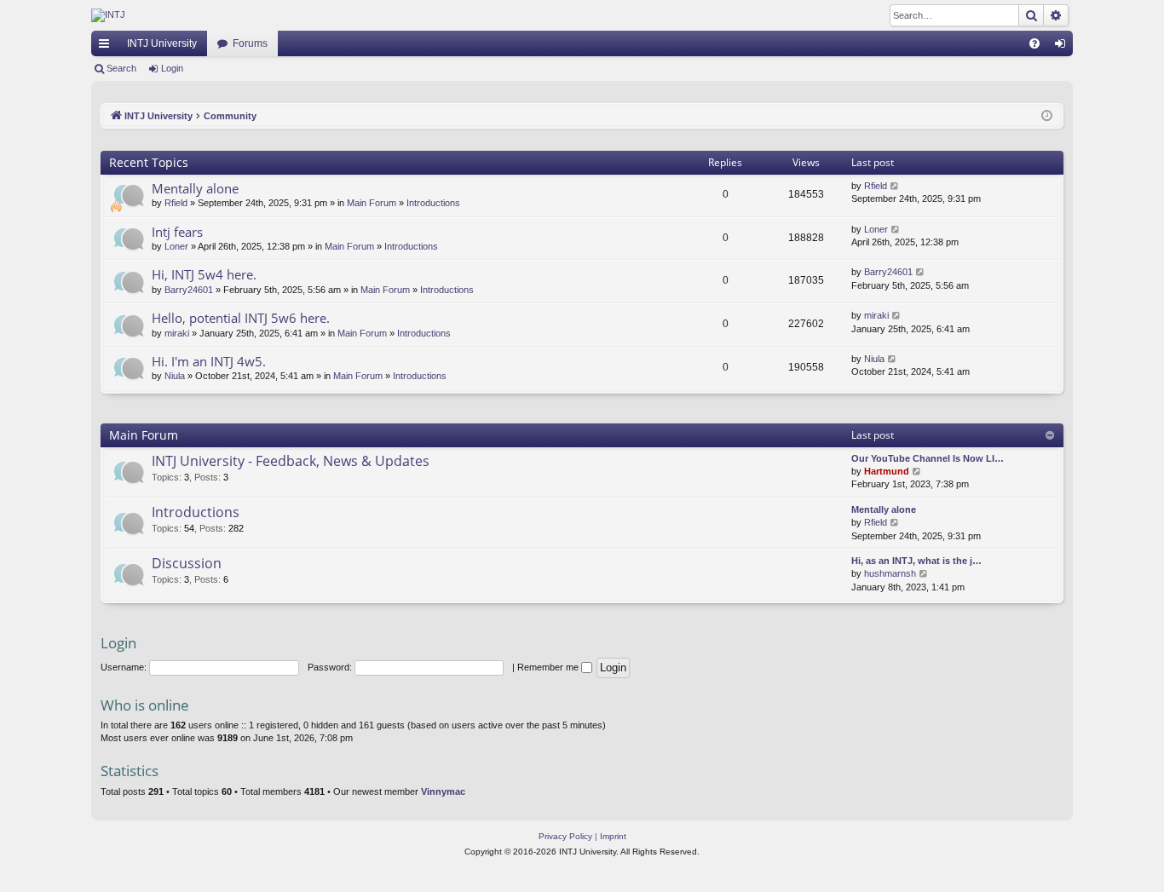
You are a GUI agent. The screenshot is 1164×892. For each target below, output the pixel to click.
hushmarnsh (890, 573)
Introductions (433, 203)
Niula (174, 376)
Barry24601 (188, 290)
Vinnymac (443, 791)
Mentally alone (195, 188)
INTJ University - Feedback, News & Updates (290, 461)
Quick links (107, 46)
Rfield (175, 203)
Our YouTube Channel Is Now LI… (927, 458)
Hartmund (886, 471)
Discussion (187, 563)
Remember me (549, 667)
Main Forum (371, 203)
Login (172, 68)
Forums (250, 43)
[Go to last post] (895, 186)
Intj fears (177, 231)
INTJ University (162, 43)
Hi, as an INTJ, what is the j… (916, 560)
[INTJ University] (240, 15)
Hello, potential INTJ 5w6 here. (241, 317)
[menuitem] (1034, 43)
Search (121, 68)
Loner (176, 246)
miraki (176, 333)
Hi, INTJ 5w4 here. (204, 274)
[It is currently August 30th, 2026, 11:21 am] (1046, 116)
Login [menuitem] (1063, 46)
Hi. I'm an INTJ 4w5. (209, 361)
